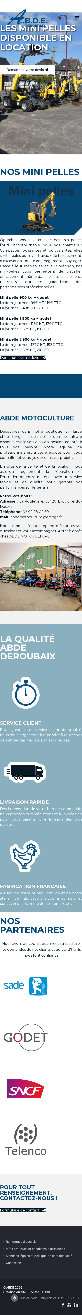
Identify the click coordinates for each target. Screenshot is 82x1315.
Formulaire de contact (20, 1210)
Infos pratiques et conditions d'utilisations (35, 1249)
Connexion (13, 1263)
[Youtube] (69, 1305)
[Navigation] (77, 18)
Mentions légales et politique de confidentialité (39, 1256)
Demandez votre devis (26, 69)
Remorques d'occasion (22, 1241)
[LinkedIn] (76, 1305)
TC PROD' (47, 1292)
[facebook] (63, 1305)
